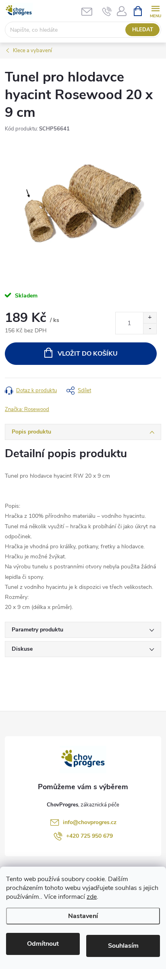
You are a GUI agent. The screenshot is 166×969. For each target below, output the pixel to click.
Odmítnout (43, 943)
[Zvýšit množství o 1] (149, 317)
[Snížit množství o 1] (149, 328)
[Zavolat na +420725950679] (107, 11)
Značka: (27, 409)
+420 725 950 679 (89, 836)
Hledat (142, 29)
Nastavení (83, 916)
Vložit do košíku (88, 353)
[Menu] (155, 10)
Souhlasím (123, 945)
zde (92, 896)
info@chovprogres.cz (89, 822)
